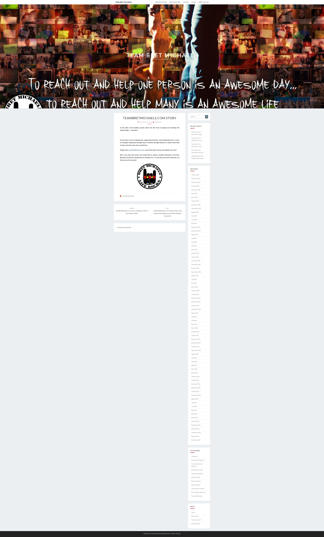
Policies (193, 2)
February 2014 (195, 376)
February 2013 (195, 421)
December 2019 (195, 190)
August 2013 (194, 399)
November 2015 (195, 302)
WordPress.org (195, 523)
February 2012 (195, 436)
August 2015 (194, 313)
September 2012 (196, 432)
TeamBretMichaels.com (136, 150)
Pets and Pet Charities (197, 488)
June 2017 (194, 242)
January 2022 (195, 175)
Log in (193, 512)
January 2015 (195, 335)
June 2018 (194, 219)
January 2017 (195, 257)
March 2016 (194, 287)
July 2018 (194, 216)
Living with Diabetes (197, 473)
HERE (152, 157)
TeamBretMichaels (128, 196)
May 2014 (194, 365)
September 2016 (196, 272)
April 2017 (194, 249)
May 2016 (194, 283)
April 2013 (194, 414)
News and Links (195, 485)
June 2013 (194, 406)
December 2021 (195, 178)
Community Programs (161, 2)
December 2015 (195, 298)
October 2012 (195, 429)
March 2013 (194, 417)
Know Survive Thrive (197, 470)
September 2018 (196, 208)
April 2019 (194, 193)
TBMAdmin (158, 122)
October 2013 (195, 391)
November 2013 (195, 388)
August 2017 (194, 234)
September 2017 (196, 231)
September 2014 (196, 350)
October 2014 (195, 346)
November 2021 (195, 182)
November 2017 (195, 227)
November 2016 (195, 264)
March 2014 (194, 373)
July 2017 (194, 238)
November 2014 (195, 343)
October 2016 (195, 268)
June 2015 (194, 320)
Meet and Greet (195, 477)
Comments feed (196, 520)
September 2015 (196, 309)
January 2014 (195, 380)
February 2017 (195, 253)
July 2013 (194, 402)
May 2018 (194, 223)
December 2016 (195, 261)
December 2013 (195, 384)
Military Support (196, 481)
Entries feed (194, 516)
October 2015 (195, 305)
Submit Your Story (203, 2)
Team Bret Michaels (123, 2)
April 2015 (194, 324)
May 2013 (194, 410)
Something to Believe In (198, 492)
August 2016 (194, 275)
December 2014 (195, 339)
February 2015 (195, 332)
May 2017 (194, 246)
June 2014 (194, 361)
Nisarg (178, 533)
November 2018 (195, 205)
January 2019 (195, 201)
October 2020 (195, 186)
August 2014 (194, 354)
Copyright (186, 2)
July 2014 (194, 358)
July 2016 (194, 279)
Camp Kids (194, 456)
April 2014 (194, 369)
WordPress (166, 533)
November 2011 (195, 440)
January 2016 (195, 294)
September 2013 (196, 395)
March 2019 (194, 197)
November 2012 (195, 425)
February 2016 (195, 290)
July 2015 (194, 317)
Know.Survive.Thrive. (175, 2)
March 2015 (194, 328)
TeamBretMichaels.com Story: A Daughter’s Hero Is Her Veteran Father (132, 211)
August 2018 (194, 212)
